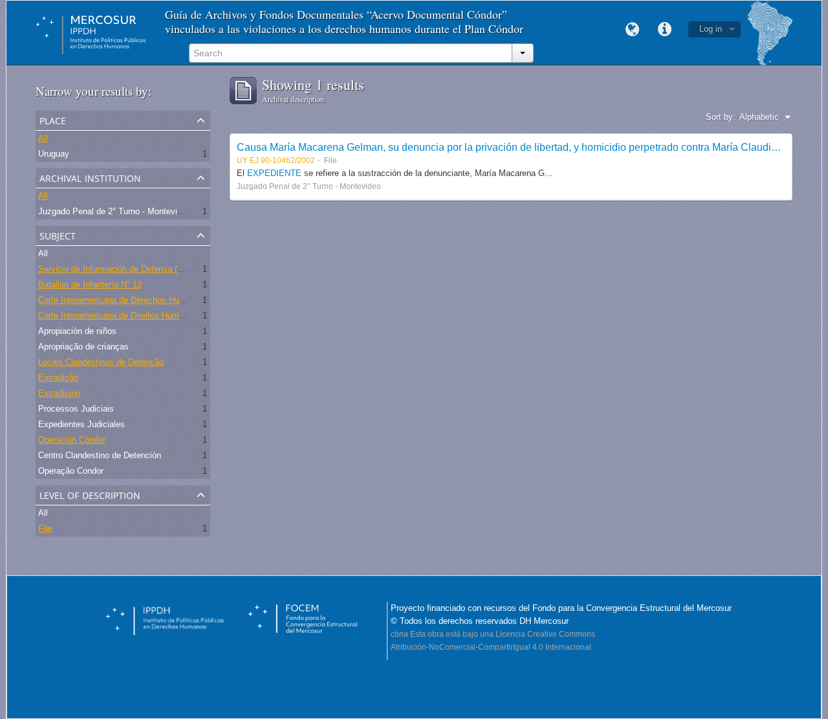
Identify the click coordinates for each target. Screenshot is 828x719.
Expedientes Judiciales (81, 424)
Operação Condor (71, 471)
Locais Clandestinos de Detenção (101, 362)
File (45, 528)
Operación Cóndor (71, 440)
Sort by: (720, 117)
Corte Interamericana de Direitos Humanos (117, 315)
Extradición (59, 393)
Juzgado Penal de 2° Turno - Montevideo (114, 211)
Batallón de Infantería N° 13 (90, 284)
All (43, 138)
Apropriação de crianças (83, 346)
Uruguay (53, 154)
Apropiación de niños (77, 331)
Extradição (58, 377)
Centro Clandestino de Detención (99, 455)
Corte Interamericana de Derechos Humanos (121, 300)
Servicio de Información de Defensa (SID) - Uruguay (135, 269)
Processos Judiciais (76, 409)
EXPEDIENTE (275, 173)
